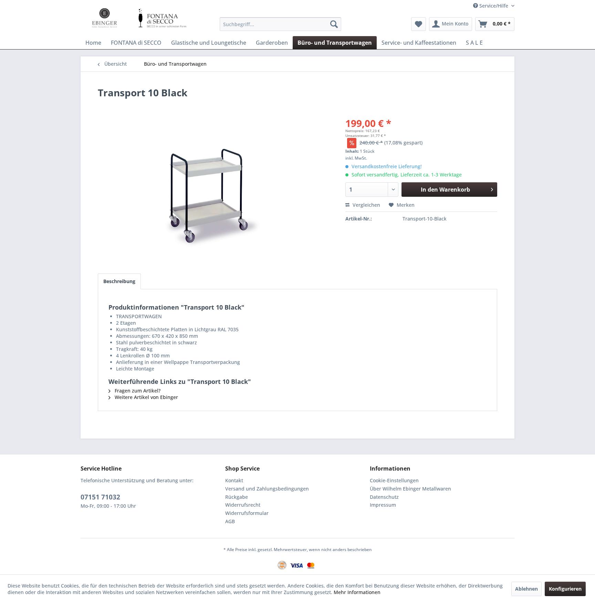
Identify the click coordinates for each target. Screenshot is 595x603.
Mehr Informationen (357, 592)
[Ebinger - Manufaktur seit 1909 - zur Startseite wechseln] (134, 18)
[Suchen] (334, 24)
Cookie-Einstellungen (394, 480)
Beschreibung (119, 281)
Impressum (383, 505)
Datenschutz (384, 497)
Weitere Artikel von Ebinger (145, 397)
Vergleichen (365, 205)
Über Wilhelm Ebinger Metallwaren (410, 488)
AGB (230, 521)
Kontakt (234, 480)
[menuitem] (280, 24)
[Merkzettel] (418, 24)
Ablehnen (526, 588)
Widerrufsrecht (242, 505)
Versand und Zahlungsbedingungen (267, 488)
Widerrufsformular (247, 513)
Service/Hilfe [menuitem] (494, 5)
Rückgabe (236, 497)
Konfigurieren (565, 588)
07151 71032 (100, 497)
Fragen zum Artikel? (136, 390)
